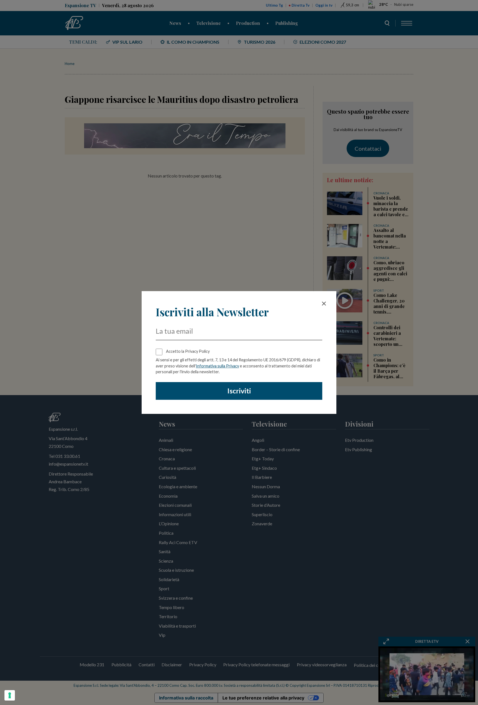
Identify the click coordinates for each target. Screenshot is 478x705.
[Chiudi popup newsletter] (324, 303)
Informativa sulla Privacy (217, 366)
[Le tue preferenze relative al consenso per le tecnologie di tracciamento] (9, 695)
